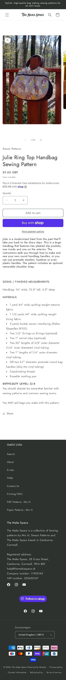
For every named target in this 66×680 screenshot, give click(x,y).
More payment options (33, 231)
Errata (10, 470)
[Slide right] (41, 140)
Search (11, 454)
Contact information (17, 672)
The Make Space (19, 667)
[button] (7, 15)
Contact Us (13, 486)
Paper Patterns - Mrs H (20, 510)
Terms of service (54, 672)
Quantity (7, 193)
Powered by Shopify (37, 667)
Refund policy (36, 672)
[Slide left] (25, 140)
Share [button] (10, 413)
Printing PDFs (15, 494)
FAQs (10, 478)
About (10, 462)
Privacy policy (56, 667)
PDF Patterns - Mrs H (19, 502)
